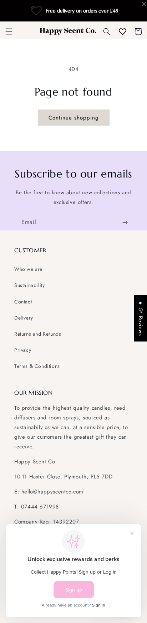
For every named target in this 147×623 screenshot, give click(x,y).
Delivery (23, 317)
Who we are (28, 269)
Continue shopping (74, 118)
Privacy (22, 350)
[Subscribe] (125, 222)
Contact (23, 301)
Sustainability (29, 285)
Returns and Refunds (37, 333)
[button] (9, 31)
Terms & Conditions (37, 366)
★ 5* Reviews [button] (141, 318)
